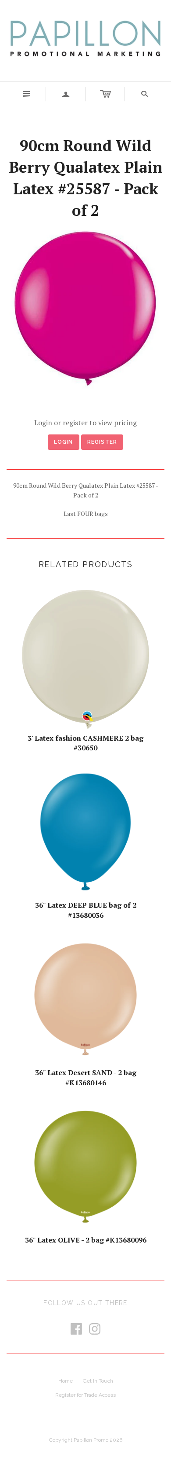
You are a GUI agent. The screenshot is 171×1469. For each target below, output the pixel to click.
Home (65, 1381)
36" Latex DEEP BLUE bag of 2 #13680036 (85, 910)
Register (102, 442)
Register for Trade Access (85, 1395)
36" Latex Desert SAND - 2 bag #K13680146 (85, 1077)
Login (63, 442)
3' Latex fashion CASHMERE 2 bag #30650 (85, 743)
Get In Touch (98, 1381)
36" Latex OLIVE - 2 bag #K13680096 (85, 1240)
